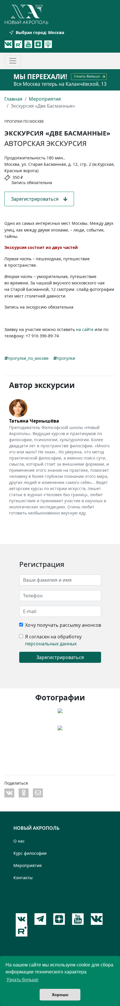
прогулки (66, 358)
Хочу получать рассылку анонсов (63, 625)
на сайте (84, 329)
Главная (13, 99)
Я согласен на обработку (53, 636)
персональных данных (51, 643)
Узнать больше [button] (22, 979)
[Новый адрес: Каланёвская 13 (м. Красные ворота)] (60, 80)
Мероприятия (45, 99)
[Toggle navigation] (13, 61)
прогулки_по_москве (28, 358)
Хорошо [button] (60, 994)
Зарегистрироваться (37, 199)
